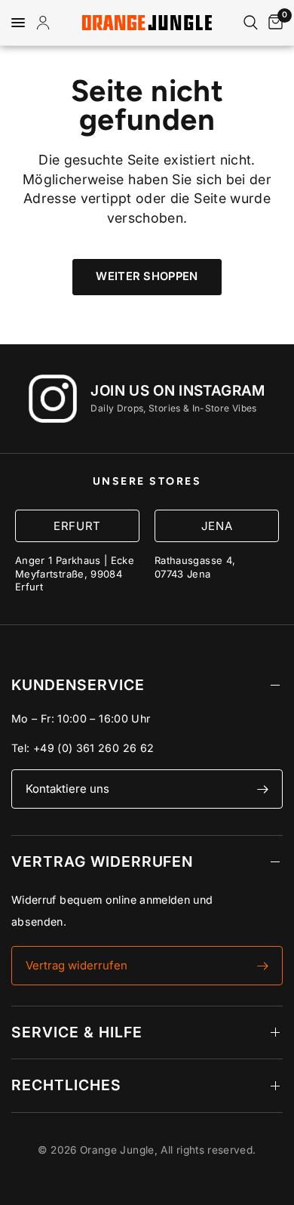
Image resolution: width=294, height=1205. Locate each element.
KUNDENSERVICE (78, 685)
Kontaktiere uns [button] (67, 788)
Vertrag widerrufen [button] (76, 965)
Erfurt (77, 526)
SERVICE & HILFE (76, 1032)
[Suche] (250, 22)
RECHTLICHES (66, 1085)
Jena (216, 526)
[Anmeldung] (46, 23)
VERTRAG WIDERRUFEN (102, 861)
